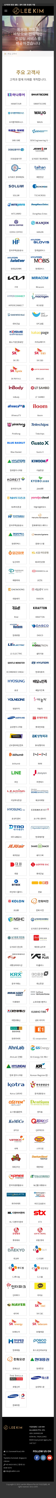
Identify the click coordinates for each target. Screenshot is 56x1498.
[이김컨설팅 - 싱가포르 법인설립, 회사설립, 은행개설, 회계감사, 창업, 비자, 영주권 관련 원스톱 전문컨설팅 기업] (28, 10)
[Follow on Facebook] (37, 1458)
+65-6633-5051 (11, 1464)
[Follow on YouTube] (50, 1458)
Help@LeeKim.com (13, 1471)
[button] (5, 10)
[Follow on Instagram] (43, 1458)
